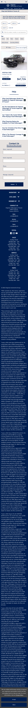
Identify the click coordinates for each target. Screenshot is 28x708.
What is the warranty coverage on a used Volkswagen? (12, 135)
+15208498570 (14, 216)
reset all (11, 27)
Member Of (13, 201)
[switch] (26, 2)
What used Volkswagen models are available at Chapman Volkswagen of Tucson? (12, 100)
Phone (4, 166)
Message (8, 174)
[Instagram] (14, 233)
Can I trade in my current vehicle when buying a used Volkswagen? (12, 115)
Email (7, 157)
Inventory (13, 192)
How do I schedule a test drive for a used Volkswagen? (12, 128)
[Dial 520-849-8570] (5, 1)
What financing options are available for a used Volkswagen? (12, 122)
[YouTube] (16, 233)
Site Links (12, 197)
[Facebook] (11, 233)
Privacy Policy (19, 695)
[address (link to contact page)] (2, 1)
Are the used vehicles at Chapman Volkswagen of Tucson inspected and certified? (12, 108)
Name (7, 149)
